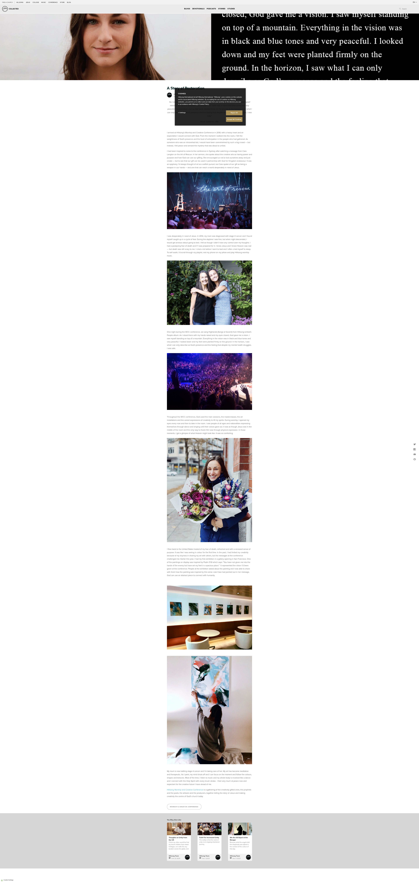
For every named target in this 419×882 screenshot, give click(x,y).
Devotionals (198, 8)
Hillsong (20, 2)
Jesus (28, 2)
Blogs (187, 8)
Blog (69, 2)
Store (62, 2)
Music (43, 2)
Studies (231, 8)
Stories (221, 8)
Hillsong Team (174, 856)
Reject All (234, 113)
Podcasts (211, 8)
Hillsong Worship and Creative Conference (185, 789)
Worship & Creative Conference (184, 807)
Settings (182, 112)
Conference (53, 2)
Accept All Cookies (234, 119)
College (36, 2)
